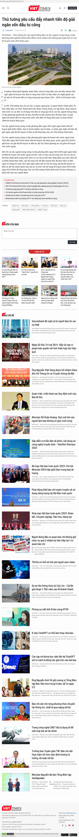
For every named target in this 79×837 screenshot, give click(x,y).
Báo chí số (8, 315)
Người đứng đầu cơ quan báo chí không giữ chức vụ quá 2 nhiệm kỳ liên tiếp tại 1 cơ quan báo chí (54, 540)
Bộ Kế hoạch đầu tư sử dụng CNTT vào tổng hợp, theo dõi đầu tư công (31, 198)
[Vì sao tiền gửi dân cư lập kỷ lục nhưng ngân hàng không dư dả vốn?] (10, 262)
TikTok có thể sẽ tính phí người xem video (53, 562)
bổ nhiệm (51, 783)
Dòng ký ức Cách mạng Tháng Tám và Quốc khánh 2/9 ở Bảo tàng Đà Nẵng (10, 301)
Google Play (73, 835)
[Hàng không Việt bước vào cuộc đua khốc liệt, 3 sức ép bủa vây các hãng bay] (69, 290)
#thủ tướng (25, 205)
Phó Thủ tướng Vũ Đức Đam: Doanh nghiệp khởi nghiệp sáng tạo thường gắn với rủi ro (37, 186)
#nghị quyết (15, 209)
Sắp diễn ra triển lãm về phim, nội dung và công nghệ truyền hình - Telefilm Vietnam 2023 (54, 444)
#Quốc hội (15, 205)
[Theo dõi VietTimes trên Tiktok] (73, 825)
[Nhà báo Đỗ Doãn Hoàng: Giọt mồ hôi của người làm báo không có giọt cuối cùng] (16, 424)
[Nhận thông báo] (60, 8)
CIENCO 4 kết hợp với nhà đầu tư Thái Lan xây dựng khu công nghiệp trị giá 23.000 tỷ (37, 183)
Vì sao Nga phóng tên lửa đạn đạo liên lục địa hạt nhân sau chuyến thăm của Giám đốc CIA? (68, 274)
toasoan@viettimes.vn (69, 813)
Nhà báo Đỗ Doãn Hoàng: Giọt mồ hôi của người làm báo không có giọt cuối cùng (53, 419)
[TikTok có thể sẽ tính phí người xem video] (16, 569)
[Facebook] (62, 30)
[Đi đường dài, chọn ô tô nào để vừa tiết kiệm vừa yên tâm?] (29, 290)
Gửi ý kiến (72, 242)
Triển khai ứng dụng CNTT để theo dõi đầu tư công (24, 189)
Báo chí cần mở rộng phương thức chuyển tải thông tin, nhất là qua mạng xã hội (53, 705)
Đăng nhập (72, 8)
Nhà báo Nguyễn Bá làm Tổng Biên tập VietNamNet (51, 776)
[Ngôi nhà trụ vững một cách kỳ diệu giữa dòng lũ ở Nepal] (49, 290)
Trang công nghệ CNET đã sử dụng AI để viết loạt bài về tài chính (52, 729)
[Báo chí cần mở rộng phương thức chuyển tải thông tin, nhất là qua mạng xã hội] (16, 711)
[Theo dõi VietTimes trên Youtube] (69, 825)
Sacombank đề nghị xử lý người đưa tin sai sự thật (54, 322)
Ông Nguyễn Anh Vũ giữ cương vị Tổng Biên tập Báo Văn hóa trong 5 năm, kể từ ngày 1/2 (54, 683)
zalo (66, 825)
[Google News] (73, 30)
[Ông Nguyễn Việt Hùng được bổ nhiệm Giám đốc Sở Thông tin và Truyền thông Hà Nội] (16, 377)
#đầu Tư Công (42, 209)
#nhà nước (54, 205)
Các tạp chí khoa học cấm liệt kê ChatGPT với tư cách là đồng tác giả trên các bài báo (54, 658)
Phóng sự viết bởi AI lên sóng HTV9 (50, 609)
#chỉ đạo (45, 205)
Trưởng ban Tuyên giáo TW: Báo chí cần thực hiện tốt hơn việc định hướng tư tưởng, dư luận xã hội (52, 754)
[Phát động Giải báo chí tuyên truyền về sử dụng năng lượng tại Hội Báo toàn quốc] (16, 497)
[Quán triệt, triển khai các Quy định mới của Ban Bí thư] (16, 401)
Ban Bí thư (33, 550)
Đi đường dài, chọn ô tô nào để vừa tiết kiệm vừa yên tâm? (29, 300)
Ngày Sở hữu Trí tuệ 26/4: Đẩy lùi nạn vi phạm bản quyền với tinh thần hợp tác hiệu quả (54, 348)
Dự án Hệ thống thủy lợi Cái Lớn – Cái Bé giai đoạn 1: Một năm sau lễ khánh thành (52, 587)
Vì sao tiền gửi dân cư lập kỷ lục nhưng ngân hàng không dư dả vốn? (10, 273)
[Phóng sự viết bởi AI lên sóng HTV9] (16, 617)
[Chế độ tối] (64, 8)
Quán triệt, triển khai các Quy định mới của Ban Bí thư (54, 395)
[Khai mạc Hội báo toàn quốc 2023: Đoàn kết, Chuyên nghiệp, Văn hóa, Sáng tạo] (16, 520)
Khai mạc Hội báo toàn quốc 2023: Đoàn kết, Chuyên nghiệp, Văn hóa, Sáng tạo (52, 515)
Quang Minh (9, 30)
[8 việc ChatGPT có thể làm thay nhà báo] (16, 640)
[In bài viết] (65, 30)
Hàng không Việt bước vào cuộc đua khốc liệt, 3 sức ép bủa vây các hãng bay (69, 301)
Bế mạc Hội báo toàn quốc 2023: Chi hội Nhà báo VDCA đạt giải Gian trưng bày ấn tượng (53, 469)
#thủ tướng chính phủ (29, 209)
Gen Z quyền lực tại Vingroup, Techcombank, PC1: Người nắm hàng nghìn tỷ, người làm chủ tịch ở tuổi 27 (48, 275)
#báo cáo (63, 205)
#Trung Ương (35, 205)
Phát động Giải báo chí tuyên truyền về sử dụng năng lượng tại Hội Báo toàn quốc (53, 491)
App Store (65, 835)
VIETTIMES (39, 8)
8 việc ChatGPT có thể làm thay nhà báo (52, 632)
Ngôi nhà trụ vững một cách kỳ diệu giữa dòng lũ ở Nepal (49, 300)
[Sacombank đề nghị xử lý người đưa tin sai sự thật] (16, 328)
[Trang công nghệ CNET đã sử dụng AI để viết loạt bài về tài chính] (16, 735)
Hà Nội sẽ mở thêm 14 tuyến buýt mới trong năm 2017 (25, 195)
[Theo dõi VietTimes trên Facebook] (63, 825)
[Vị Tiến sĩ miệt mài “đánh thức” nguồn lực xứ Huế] (29, 262)
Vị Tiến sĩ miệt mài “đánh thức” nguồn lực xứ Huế (29, 272)
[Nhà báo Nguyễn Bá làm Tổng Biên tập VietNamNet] (16, 782)
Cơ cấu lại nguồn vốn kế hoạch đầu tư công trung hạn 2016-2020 (30, 192)
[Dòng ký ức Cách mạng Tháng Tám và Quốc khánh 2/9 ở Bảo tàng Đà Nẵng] (10, 290)
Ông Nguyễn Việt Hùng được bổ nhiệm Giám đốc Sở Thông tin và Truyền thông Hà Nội (54, 371)
